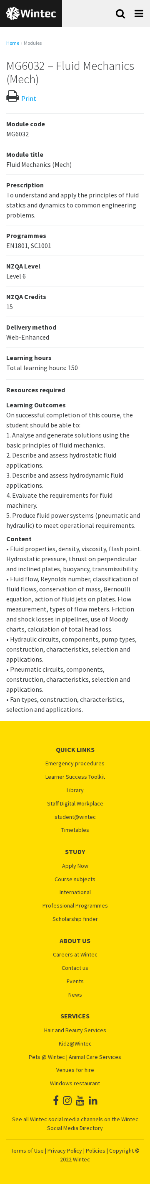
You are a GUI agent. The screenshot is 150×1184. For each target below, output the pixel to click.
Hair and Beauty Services (75, 1030)
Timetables (75, 830)
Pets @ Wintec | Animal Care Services (75, 1057)
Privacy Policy (65, 1150)
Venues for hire (75, 1070)
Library (75, 790)
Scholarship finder (75, 919)
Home (12, 43)
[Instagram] (67, 1100)
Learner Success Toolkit (75, 776)
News (75, 994)
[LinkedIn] (93, 1100)
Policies (95, 1150)
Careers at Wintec (75, 954)
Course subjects (75, 879)
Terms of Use (27, 1150)
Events (75, 981)
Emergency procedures (75, 763)
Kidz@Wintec (75, 1043)
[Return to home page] (31, 13)
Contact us (75, 968)
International (75, 892)
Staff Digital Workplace (75, 803)
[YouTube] (80, 1100)
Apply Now (75, 865)
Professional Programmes (75, 905)
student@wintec (75, 817)
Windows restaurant (75, 1083)
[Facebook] (56, 1100)
